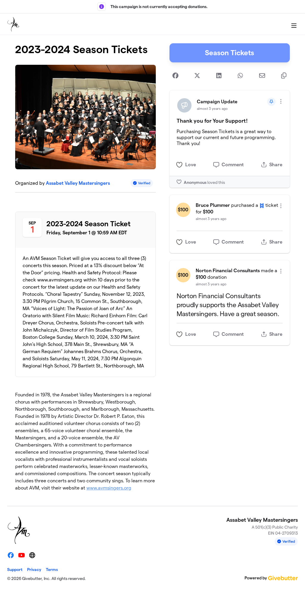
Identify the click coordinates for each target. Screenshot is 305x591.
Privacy (34, 569)
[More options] (280, 101)
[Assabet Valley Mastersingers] (13, 24)
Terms (52, 569)
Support (14, 569)
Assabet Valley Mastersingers (78, 183)
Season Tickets (229, 53)
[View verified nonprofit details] (141, 183)
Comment (233, 164)
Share (275, 164)
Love (190, 164)
